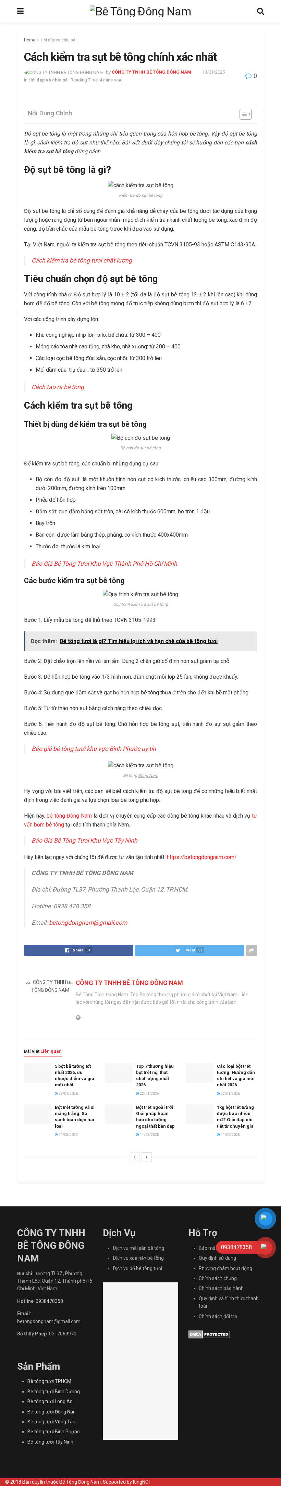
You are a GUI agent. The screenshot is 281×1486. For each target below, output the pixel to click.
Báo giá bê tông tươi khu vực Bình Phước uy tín (94, 748)
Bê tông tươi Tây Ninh (50, 1442)
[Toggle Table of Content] (242, 114)
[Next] (147, 1157)
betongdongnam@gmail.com (88, 922)
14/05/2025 (68, 1135)
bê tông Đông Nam (69, 815)
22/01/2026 (149, 1094)
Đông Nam (148, 775)
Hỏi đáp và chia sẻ (58, 40)
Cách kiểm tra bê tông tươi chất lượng (82, 260)
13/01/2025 (213, 72)
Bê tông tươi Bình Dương (53, 1391)
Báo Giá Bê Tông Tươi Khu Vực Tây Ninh (84, 840)
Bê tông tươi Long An (50, 1401)
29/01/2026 (68, 1094)
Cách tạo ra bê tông (58, 387)
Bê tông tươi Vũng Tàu (51, 1421)
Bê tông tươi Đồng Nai (50, 1411)
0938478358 (49, 1301)
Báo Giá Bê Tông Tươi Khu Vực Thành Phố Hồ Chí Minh (104, 563)
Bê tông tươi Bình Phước (53, 1431)
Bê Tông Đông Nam (80, 1482)
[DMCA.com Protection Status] (209, 1334)
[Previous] (135, 1157)
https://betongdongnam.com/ (202, 857)
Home (29, 40)
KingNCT (142, 1482)
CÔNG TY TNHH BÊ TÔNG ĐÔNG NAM (151, 72)
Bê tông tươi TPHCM (49, 1381)
